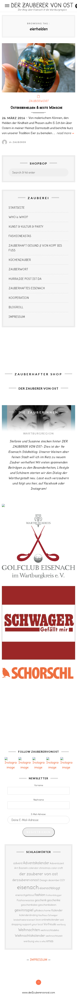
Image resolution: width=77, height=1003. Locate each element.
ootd (62, 919)
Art (16, 868)
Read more (65, 133)
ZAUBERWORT (39, 101)
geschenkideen (47, 904)
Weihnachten (29, 929)
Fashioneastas (25, 900)
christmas (45, 868)
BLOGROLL (16, 307)
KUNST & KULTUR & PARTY (26, 226)
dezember (54, 880)
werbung (29, 941)
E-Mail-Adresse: (38, 814)
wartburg (61, 924)
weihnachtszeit (54, 935)
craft (60, 868)
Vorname (38, 785)
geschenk (41, 900)
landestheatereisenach (24, 919)
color (54, 868)
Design (43, 880)
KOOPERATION (19, 298)
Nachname (38, 799)
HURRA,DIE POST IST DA (25, 279)
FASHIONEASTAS (20, 236)
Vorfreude (50, 924)
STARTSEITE (17, 207)
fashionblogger (54, 895)
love (38, 919)
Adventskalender (36, 863)
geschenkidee (29, 904)
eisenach (28, 887)
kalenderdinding (28, 915)
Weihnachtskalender (30, 936)
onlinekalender (50, 919)
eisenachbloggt (49, 888)
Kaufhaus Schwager (48, 915)
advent (17, 863)
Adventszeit (57, 863)
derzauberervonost (25, 880)
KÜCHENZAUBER (20, 260)
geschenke (53, 900)
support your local (32, 924)
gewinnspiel (24, 910)
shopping (16, 924)
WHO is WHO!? (18, 217)
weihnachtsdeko (50, 930)
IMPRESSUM (17, 317)
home (47, 910)
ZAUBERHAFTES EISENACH (27, 288)
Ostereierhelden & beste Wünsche (37, 107)
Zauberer (19, 142)
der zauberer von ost (38, 873)
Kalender (57, 910)
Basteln (23, 868)
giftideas (39, 910)
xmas (49, 941)
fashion (40, 895)
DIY (62, 880)
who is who (40, 941)
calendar (33, 868)
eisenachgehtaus (25, 895)
